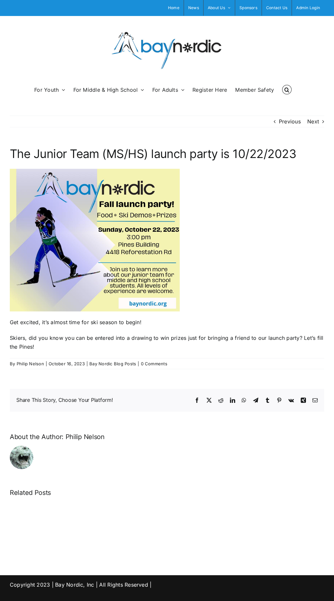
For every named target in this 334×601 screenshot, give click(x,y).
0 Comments (154, 363)
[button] (286, 89)
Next (313, 121)
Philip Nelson (30, 363)
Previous (290, 121)
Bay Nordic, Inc (74, 584)
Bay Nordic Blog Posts (112, 363)
